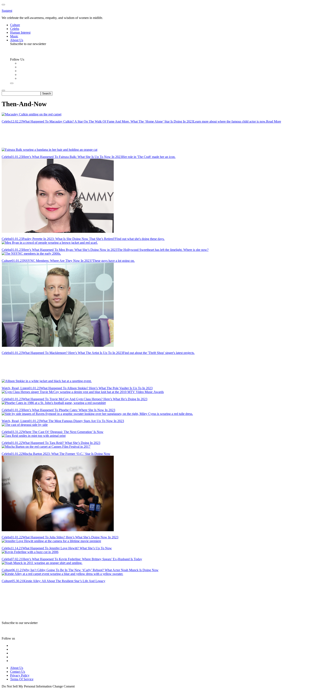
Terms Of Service (21, 679)
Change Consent (64, 686)
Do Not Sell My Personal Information (27, 686)
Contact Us (17, 671)
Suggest (7, 10)
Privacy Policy (19, 675)
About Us (16, 668)
